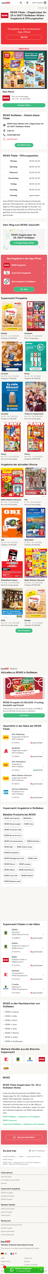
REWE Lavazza (24, 864)
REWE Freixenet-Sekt (13, 830)
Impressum (28, 1258)
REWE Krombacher (11, 853)
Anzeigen (41, 8)
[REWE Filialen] (42, 1059)
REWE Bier (27, 818)
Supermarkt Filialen (34, 1156)
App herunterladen (8, 1231)
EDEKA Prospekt (7, 1193)
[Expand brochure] (24, 70)
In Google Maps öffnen (24, 243)
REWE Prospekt (6, 1199)
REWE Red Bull (27, 876)
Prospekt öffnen (24, 105)
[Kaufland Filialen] (6, 1059)
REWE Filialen (8, 1159)
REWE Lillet (32, 858)
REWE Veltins (9, 870)
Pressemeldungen (7, 1235)
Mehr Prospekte (24, 631)
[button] (24, 78)
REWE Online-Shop (24, 847)
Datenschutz (5, 1261)
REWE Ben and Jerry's (13, 835)
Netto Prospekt (6, 1212)
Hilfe (2, 1258)
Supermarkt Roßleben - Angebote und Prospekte (24, 1124)
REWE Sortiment (10, 1120)
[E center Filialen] (30, 1059)
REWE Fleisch (9, 864)
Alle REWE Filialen (24, 145)
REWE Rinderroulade (12, 824)
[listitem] (12, 320)
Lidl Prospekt (5, 1215)
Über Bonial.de (6, 1177)
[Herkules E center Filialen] (6, 1068)
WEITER (24, 37)
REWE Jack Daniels (11, 818)
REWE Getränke (33, 841)
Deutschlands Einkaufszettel (11, 1225)
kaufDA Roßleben (9, 1156)
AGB (2, 1265)
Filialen (21, 1156)
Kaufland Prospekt (7, 1196)
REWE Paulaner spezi (12, 881)
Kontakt (27, 1261)
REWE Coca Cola (10, 876)
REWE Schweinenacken (13, 841)
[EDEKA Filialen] (18, 1059)
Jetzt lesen (24, 715)
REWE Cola (28, 824)
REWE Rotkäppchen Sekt (14, 858)
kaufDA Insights (6, 1228)
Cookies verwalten (31, 1265)
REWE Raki (8, 847)
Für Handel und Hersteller (10, 1180)
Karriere (4, 1183)
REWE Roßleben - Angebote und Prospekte (21, 1117)
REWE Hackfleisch (26, 870)
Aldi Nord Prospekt (8, 1209)
